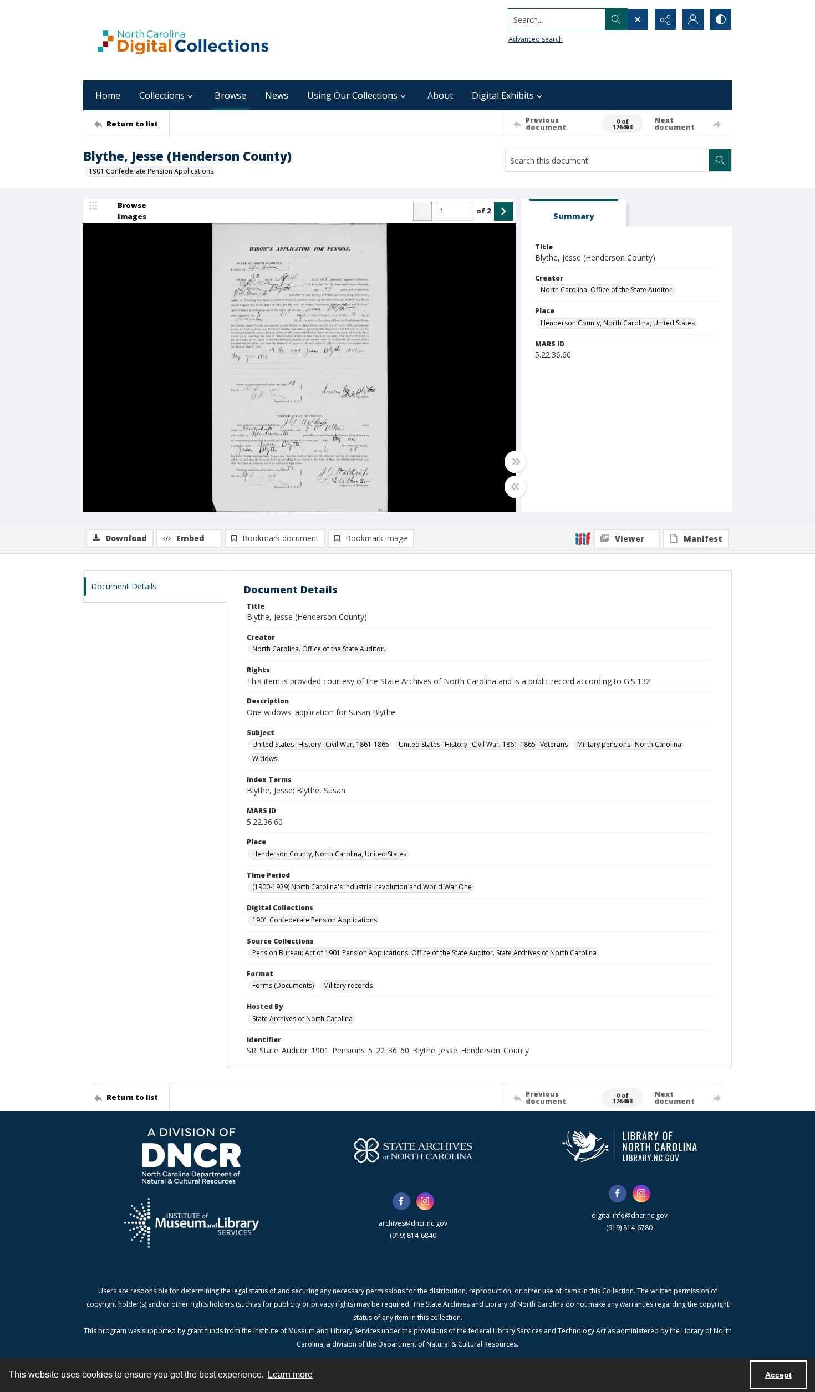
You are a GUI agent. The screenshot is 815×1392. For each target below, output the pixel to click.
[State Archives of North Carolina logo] (413, 1150)
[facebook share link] (401, 1201)
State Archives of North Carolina (302, 1018)
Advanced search (535, 39)
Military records (348, 985)
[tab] (573, 213)
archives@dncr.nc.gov (413, 1223)
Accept (778, 1374)
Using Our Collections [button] (352, 95)
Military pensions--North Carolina (629, 744)
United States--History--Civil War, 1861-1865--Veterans (483, 744)
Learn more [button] (290, 1374)
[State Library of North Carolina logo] (629, 1146)
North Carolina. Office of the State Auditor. (607, 289)
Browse (230, 95)
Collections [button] (162, 95)
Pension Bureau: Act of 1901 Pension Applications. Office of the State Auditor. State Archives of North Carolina (424, 952)
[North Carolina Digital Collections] (183, 40)
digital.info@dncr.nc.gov (630, 1215)
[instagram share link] (425, 1201)
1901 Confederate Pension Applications (151, 171)
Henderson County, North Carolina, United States (618, 323)
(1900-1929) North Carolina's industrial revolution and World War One (362, 886)
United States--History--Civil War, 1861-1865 (320, 744)
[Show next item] (503, 211)
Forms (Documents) (283, 985)
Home (107, 95)
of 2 (483, 211)
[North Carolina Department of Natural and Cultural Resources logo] (191, 1156)
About (440, 95)
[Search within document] (720, 160)
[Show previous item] (422, 211)
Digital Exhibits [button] (503, 95)
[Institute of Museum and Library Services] (191, 1223)
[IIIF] (583, 538)
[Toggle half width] (516, 487)
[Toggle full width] (516, 462)
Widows (264, 758)
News (276, 95)
